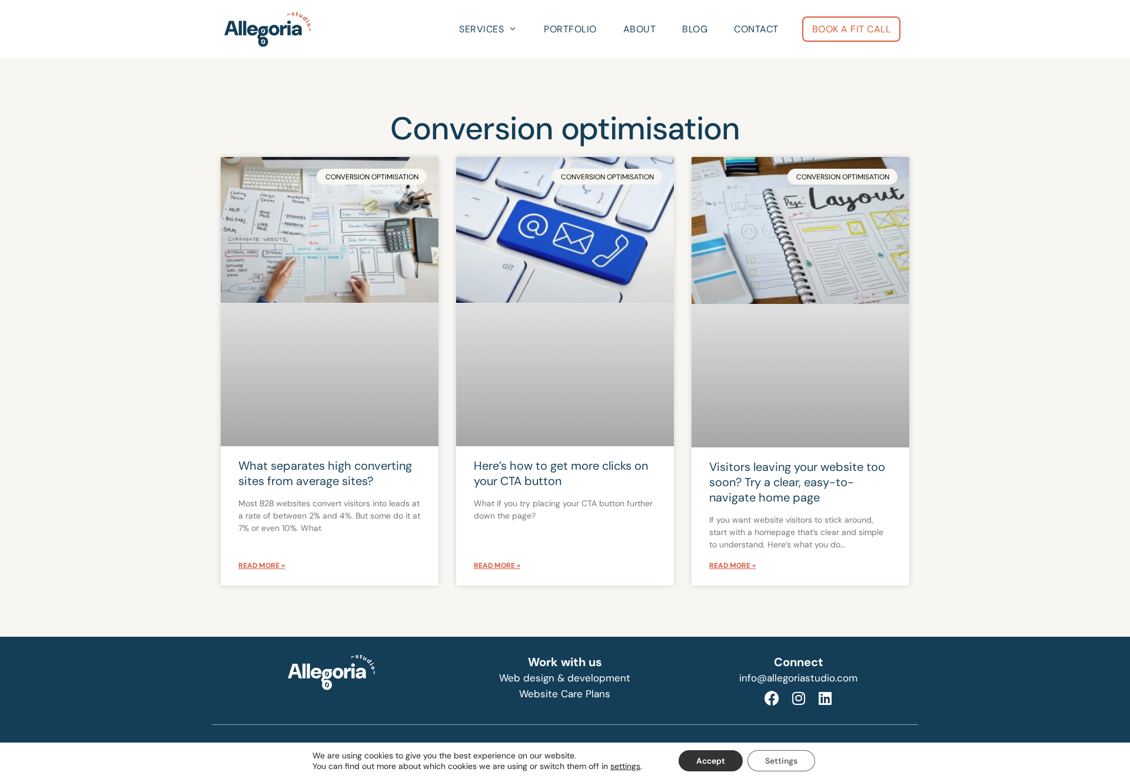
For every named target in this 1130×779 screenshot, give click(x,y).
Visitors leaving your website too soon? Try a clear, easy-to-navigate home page (797, 482)
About (639, 29)
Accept (710, 760)
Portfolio (570, 29)
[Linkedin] (825, 698)
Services (481, 29)
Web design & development (564, 677)
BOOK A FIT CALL (851, 29)
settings (625, 766)
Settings (781, 760)
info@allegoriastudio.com (798, 677)
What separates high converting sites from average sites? (325, 473)
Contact (756, 29)
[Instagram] (798, 698)
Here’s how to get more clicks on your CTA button (561, 473)
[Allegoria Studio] (270, 29)
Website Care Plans (564, 693)
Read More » (261, 565)
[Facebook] (772, 698)
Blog (694, 29)
